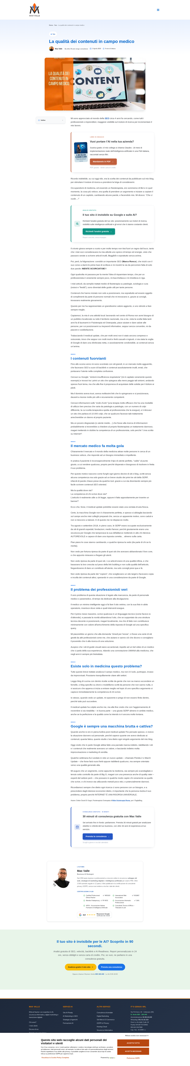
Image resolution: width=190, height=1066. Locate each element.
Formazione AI (68, 1023)
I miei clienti (33, 1026)
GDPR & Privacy (103, 1023)
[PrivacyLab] (112, 1057)
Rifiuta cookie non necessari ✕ (137, 1035)
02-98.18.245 (147, 1017)
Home (51, 25)
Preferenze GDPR (133, 1058)
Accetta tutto (133, 1043)
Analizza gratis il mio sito (79, 967)
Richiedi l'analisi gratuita (99, 231)
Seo (55, 25)
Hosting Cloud (102, 1027)
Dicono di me (33, 1029)
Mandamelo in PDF (103, 161)
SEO (107, 118)
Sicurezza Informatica (104, 1030)
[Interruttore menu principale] (158, 10)
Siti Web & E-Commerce (105, 1020)
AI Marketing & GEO (70, 1016)
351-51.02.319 (143, 1020)
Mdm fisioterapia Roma (121, 800)
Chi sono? (32, 1022)
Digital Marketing (103, 1016)
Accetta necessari (133, 1051)
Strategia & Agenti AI (70, 1020)
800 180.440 (99, 974)
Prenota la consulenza (98, 836)
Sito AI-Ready (68, 1012)
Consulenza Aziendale (105, 1012)
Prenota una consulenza (111, 967)
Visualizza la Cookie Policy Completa (55, 1057)
